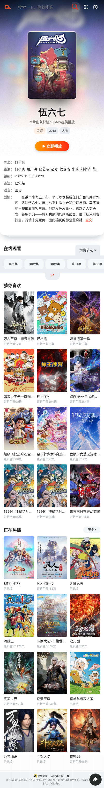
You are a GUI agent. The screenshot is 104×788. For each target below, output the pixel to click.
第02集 (34, 264)
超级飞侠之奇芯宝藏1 (19, 454)
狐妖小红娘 (12, 583)
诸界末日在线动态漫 (85, 511)
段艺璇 (44, 169)
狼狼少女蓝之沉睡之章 (85, 454)
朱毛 (75, 169)
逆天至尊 (43, 699)
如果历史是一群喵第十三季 (19, 396)
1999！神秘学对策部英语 (19, 511)
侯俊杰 (65, 169)
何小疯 (20, 162)
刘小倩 (86, 169)
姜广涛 (32, 169)
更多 (91, 530)
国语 (18, 190)
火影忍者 (76, 583)
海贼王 (9, 641)
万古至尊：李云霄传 (19, 339)
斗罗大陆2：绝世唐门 (52, 641)
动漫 (40, 130)
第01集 (13, 264)
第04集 (76, 264)
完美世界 (10, 699)
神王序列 (43, 396)
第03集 (55, 264)
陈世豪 (98, 169)
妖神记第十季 (80, 339)
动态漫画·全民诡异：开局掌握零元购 (85, 396)
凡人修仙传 (45, 583)
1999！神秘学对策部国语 (52, 511)
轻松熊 (42, 339)
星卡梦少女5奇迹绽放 (52, 454)
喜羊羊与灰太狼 (81, 699)
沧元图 (75, 641)
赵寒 (54, 169)
